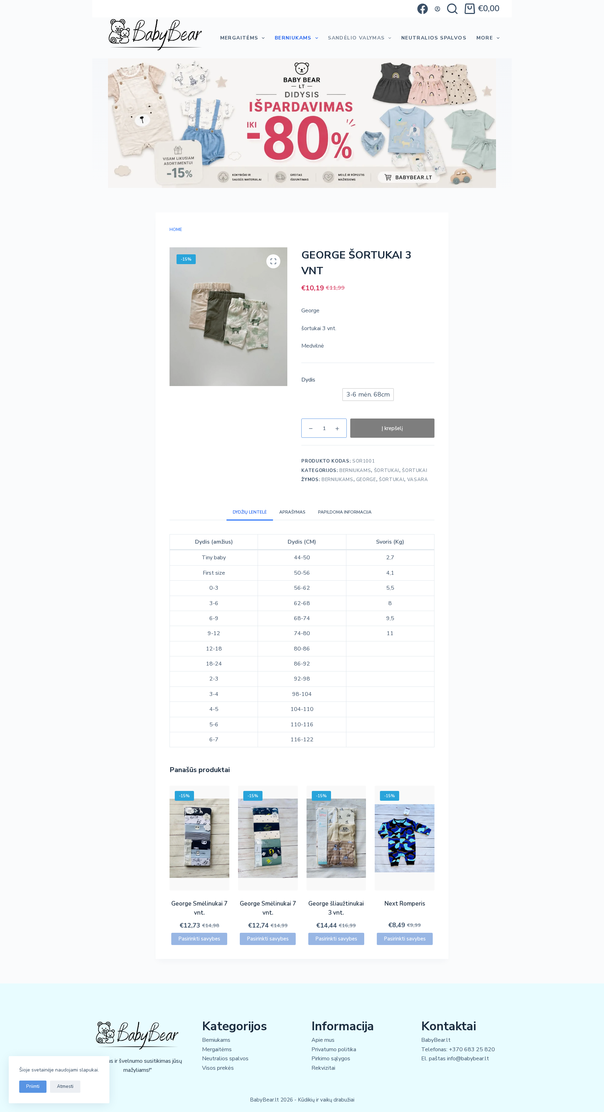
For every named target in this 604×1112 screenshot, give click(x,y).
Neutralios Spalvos (433, 38)
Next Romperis (404, 904)
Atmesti (65, 1086)
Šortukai (386, 470)
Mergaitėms (239, 38)
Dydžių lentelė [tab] (250, 512)
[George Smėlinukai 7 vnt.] (199, 838)
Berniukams (293, 38)
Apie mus (323, 1040)
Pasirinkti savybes (199, 938)
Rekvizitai (323, 1068)
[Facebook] (422, 8)
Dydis (308, 380)
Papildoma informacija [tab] (345, 512)
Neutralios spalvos (225, 1058)
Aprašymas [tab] (292, 512)
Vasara (417, 480)
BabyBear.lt (436, 1040)
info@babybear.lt (468, 1058)
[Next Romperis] (404, 838)
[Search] (452, 8)
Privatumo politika (333, 1049)
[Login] (437, 9)
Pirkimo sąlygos (330, 1058)
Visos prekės (218, 1068)
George (366, 480)
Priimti (32, 1086)
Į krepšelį (392, 428)
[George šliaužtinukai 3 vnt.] (336, 838)
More (484, 38)
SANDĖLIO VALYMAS (356, 38)
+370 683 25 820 (472, 1049)
